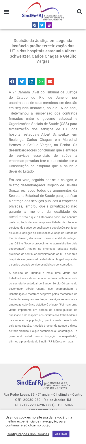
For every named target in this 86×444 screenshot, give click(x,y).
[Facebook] (35, 25)
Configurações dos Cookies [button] (28, 434)
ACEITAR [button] (61, 434)
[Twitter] (42, 25)
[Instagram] (49, 25)
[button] (6, 11)
